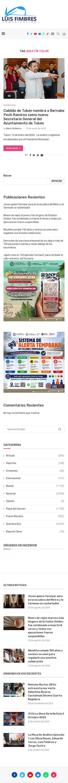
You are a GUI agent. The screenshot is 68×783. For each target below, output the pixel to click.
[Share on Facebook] (30, 155)
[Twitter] (31, 34)
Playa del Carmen (35, 508)
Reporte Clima (35, 531)
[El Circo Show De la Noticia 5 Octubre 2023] (13, 719)
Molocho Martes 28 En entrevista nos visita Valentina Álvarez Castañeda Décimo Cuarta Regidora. (45, 692)
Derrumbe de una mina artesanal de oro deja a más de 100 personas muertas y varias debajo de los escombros (33, 244)
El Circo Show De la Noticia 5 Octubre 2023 (46, 715)
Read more (12, 148)
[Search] (58, 34)
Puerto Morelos (35, 516)
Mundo (35, 485)
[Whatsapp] (44, 34)
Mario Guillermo (13, 128)
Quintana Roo (35, 523)
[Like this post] (26, 155)
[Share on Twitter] (34, 155)
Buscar (7, 175)
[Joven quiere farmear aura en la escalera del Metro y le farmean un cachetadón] (13, 601)
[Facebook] (27, 34)
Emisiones (35, 470)
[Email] (39, 34)
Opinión (35, 501)
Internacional (35, 478)
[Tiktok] (47, 34)
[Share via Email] (42, 155)
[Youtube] (35, 34)
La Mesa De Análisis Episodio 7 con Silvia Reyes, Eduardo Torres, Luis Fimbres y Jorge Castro (46, 740)
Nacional (35, 493)
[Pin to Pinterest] (38, 155)
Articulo (35, 455)
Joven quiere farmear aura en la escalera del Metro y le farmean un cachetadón (45, 600)
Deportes (35, 463)
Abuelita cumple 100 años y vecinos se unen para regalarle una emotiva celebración (45, 656)
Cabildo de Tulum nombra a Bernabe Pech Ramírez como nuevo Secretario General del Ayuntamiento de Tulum (34, 116)
